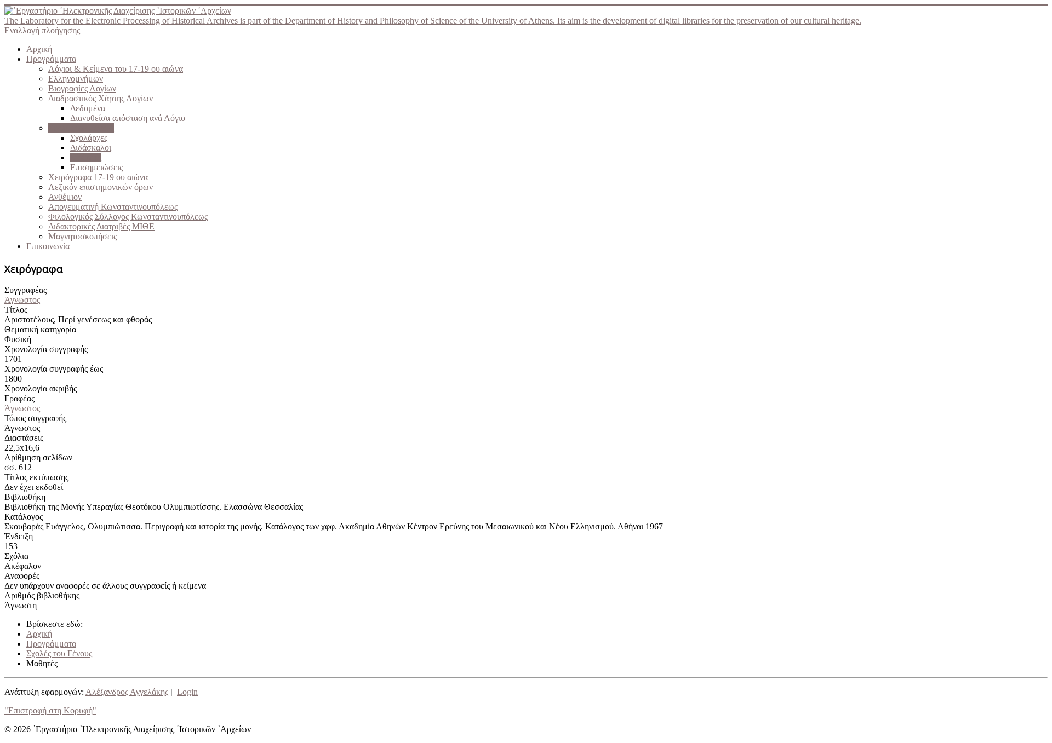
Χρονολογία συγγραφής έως (53, 368)
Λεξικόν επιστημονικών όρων (100, 187)
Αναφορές (21, 575)
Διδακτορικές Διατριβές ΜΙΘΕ (101, 226)
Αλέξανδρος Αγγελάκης (126, 691)
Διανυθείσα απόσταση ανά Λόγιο (127, 118)
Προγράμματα (51, 59)
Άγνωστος (22, 299)
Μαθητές (85, 157)
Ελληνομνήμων (75, 78)
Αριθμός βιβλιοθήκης (41, 595)
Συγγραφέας (25, 290)
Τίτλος (15, 309)
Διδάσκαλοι (90, 147)
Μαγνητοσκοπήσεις (82, 236)
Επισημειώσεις (96, 167)
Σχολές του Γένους (81, 128)
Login (187, 691)
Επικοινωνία (48, 246)
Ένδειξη (18, 536)
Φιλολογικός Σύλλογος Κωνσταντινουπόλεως (128, 216)
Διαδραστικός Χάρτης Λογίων (100, 98)
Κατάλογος (23, 516)
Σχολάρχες (88, 137)
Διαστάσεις (23, 437)
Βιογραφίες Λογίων (82, 88)
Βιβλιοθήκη (24, 497)
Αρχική (39, 49)
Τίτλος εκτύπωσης (36, 477)
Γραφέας (19, 398)
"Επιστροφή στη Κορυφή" (50, 710)
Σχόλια (16, 556)
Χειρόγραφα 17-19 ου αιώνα (98, 177)
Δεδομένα (87, 108)
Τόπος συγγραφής (35, 418)
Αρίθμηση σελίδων (38, 457)
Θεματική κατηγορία (40, 329)
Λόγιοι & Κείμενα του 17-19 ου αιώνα (115, 68)
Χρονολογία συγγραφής (46, 349)
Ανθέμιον (65, 196)
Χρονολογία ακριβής (40, 388)
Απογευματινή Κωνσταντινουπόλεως (113, 206)
